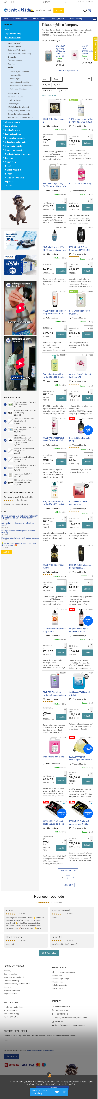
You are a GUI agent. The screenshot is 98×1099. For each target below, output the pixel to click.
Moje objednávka (10, 993)
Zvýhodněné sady (13, 33)
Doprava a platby (10, 974)
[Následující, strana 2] (68, 878)
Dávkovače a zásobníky (15, 138)
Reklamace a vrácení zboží (14, 977)
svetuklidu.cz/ (60, 1021)
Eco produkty (11, 126)
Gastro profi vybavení (14, 178)
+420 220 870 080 (61, 1010)
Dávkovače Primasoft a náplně (21, 85)
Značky (8, 185)
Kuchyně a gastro (14, 47)
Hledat (59, 10)
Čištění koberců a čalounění (18, 107)
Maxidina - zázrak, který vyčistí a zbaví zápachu (20, 538)
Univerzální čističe (15, 43)
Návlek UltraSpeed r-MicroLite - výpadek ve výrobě (18, 524)
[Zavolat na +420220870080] (7, 2)
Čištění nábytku (14, 103)
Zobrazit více (49, 953)
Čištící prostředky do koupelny (19, 53)
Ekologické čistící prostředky (19, 114)
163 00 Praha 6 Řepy (11, 1014)
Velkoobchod (57, 975)
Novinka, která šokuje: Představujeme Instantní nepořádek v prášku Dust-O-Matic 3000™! (19, 517)
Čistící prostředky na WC (17, 50)
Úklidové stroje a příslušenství (18, 154)
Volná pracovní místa (12, 990)
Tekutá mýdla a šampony (19, 72)
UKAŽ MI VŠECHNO (13, 170)
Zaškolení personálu (59, 985)
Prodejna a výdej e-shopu (13, 1007)
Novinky (8, 174)
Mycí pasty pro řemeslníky (20, 82)
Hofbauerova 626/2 (11, 1010)
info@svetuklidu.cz (62, 1006)
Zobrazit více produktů (66, 70)
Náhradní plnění (57, 982)
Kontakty (46, 2)
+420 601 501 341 (61, 1014)
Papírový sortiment (13, 134)
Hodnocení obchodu (49, 896)
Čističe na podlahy (15, 60)
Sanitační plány (57, 988)
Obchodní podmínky (11, 980)
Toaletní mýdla (15, 75)
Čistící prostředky (13, 37)
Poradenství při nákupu (60, 978)
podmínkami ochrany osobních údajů (40, 1050)
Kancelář (9, 158)
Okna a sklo (12, 57)
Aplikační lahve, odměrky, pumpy (20, 117)
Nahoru (69, 885)
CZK (80, 2)
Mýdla (10, 67)
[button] (65, 136)
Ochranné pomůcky (13, 146)
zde (74, 1084)
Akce (7, 29)
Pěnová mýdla (15, 78)
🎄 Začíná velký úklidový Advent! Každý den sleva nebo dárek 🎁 (18, 544)
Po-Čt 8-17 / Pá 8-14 (11, 1017)
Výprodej (9, 182)
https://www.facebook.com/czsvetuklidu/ (71, 1017)
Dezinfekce (12, 64)
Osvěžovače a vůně (15, 97)
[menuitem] (5, 19)
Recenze (7, 987)
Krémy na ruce (13, 93)
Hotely (8, 166)
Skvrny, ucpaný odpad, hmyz (19, 110)
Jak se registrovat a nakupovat (63, 972)
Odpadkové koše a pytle (16, 142)
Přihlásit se (11, 1056)
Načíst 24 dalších (68, 871)
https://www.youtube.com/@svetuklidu (70, 1025)
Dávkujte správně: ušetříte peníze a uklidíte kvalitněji (18, 532)
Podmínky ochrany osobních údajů (17, 984)
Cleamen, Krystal (12, 122)
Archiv (6, 552)
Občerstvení (10, 162)
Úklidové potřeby (13, 130)
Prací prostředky (14, 100)
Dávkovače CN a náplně (18, 89)
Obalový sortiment (13, 150)
